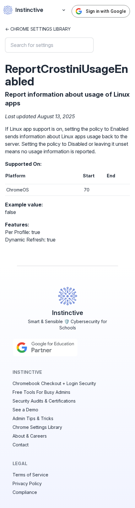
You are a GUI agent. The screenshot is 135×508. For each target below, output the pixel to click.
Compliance (25, 492)
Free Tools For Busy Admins (41, 392)
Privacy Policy (27, 483)
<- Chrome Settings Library (38, 29)
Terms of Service (30, 474)
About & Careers (30, 436)
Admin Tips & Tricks (33, 418)
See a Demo (25, 409)
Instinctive (29, 10)
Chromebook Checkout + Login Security (54, 383)
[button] (64, 10)
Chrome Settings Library (37, 427)
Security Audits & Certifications (44, 401)
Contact (21, 444)
